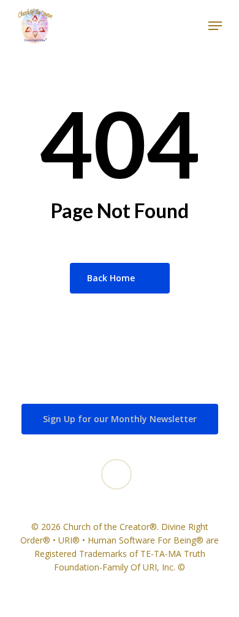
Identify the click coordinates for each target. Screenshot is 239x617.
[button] (215, 26)
